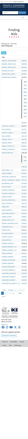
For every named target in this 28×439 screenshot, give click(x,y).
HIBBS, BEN (5, 207)
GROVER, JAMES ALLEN (9, 64)
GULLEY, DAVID (6, 129)
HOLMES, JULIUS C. (7, 237)
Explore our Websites (19, 1)
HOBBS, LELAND (7, 217)
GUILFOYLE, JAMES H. (8, 126)
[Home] (14, 6)
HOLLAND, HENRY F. (8, 233)
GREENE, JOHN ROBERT (9, 61)
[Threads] (19, 328)
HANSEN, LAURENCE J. (8, 149)
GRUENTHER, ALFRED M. (9, 77)
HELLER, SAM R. (6, 187)
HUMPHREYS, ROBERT (8, 277)
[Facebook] (3, 328)
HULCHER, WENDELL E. (9, 270)
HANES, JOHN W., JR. (8, 146)
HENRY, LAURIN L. (7, 197)
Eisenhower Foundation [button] (9, 335)
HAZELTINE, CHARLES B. (9, 177)
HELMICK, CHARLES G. (8, 190)
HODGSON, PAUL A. (7, 227)
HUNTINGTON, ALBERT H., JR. (11, 283)
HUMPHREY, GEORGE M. (9, 273)
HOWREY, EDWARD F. (8, 263)
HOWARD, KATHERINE (8, 260)
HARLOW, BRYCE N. (7, 153)
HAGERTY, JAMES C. (8, 133)
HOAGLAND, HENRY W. (8, 213)
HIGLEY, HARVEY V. (7, 210)
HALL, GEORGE (6, 136)
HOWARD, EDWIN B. (7, 257)
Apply (3, 53)
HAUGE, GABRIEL (7, 173)
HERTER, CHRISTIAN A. (9, 200)
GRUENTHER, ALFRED (8, 74)
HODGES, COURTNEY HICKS (10, 223)
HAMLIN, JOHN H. (7, 139)
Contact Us (4, 324)
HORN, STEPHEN (7, 253)
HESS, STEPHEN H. (7, 203)
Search (23, 13)
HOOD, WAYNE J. (7, 240)
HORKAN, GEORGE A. (8, 243)
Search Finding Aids (6, 46)
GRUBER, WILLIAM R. (8, 71)
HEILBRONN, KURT (7, 183)
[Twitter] (15, 328)
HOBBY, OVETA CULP (8, 220)
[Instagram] (7, 328)
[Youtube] (11, 328)
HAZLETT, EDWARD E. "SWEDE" (11, 180)
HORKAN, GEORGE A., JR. (9, 247)
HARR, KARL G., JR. (7, 170)
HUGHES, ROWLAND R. (8, 267)
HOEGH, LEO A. (6, 230)
